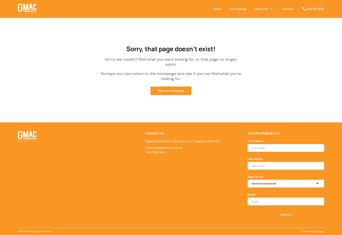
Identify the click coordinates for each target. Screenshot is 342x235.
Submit (286, 214)
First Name (255, 141)
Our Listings (238, 9)
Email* (252, 194)
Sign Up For (256, 177)
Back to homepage (171, 91)
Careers (288, 9)
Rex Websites (318, 231)
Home (217, 9)
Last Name (255, 159)
